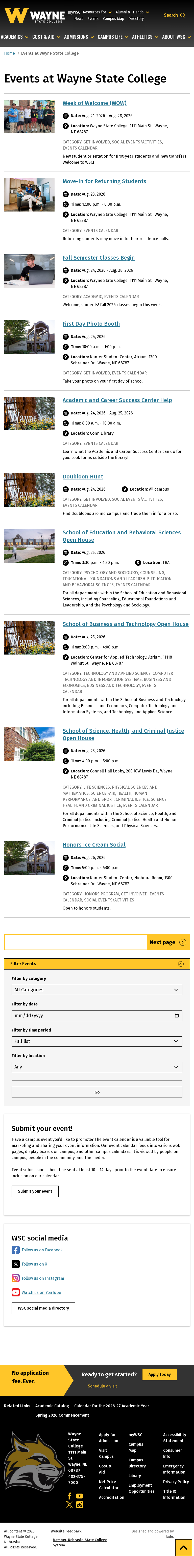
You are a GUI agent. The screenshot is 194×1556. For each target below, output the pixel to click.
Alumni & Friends (131, 11)
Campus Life (110, 37)
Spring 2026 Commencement (62, 1415)
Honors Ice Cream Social (94, 844)
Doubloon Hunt (83, 476)
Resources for (98, 11)
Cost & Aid (43, 37)
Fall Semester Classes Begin (99, 257)
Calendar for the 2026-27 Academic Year (111, 1405)
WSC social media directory (43, 1308)
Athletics (142, 37)
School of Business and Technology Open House (126, 624)
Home (9, 53)
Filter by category (29, 978)
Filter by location (28, 1055)
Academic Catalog (52, 1405)
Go (97, 1092)
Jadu (169, 1536)
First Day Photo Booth (91, 323)
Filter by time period (31, 1030)
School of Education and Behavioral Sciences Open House (122, 536)
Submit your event (35, 1191)
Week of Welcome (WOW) (95, 103)
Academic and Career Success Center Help (117, 400)
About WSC (173, 37)
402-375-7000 (76, 1479)
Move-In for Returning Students (104, 181)
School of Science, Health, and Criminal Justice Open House (123, 734)
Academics (12, 37)
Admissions (76, 37)
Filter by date (25, 1004)
